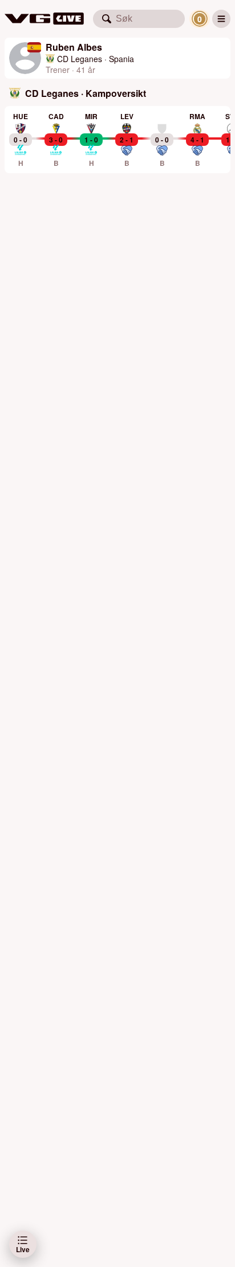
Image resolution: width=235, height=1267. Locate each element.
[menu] (221, 19)
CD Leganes (79, 58)
